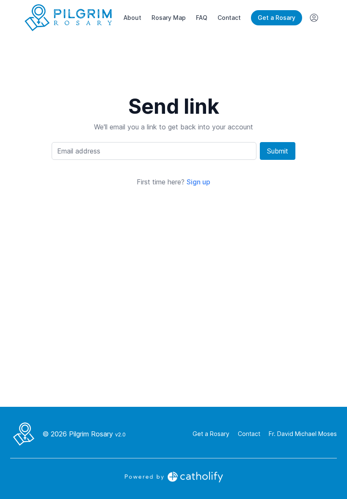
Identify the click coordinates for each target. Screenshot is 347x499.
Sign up (198, 182)
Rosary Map (168, 17)
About (132, 17)
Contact (229, 17)
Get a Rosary (276, 17)
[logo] (68, 17)
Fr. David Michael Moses (303, 433)
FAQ (201, 17)
